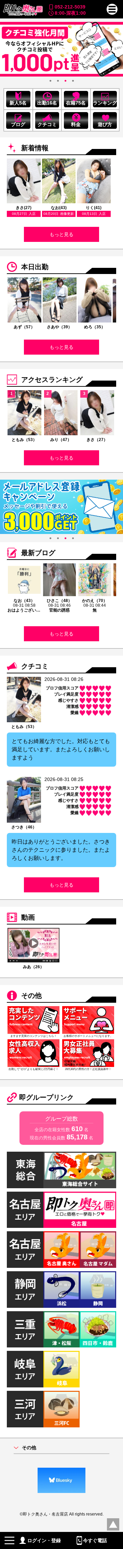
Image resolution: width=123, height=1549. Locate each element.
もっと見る (61, 234)
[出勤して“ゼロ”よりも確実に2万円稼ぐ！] (33, 1053)
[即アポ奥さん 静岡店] (98, 1289)
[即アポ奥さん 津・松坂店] (61, 1329)
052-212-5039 (70, 7)
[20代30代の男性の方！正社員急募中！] (88, 1053)
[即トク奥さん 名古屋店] (79, 1210)
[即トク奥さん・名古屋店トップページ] (22, 10)
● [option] (50, 80)
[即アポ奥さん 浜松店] (61, 1289)
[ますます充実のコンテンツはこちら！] (33, 1020)
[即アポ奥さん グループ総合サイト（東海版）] (79, 1170)
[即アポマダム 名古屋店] (98, 1249)
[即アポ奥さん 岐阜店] (61, 1369)
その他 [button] (29, 1447)
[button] (112, 9)
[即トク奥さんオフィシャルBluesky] (61, 1480)
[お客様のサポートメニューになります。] (88, 1020)
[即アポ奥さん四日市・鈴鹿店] (98, 1329)
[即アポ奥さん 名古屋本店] (61, 1249)
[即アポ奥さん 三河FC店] (61, 1409)
